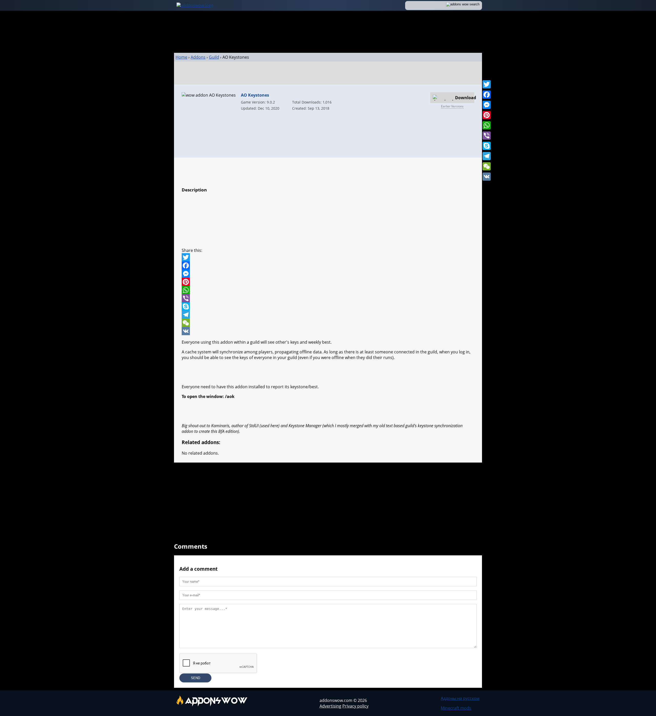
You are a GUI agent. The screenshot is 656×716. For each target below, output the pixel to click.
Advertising (330, 706)
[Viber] (486, 135)
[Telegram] (486, 156)
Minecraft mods (456, 708)
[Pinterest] (486, 115)
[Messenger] (486, 105)
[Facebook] (486, 94)
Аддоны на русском (460, 698)
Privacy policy (355, 706)
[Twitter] (486, 84)
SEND (195, 678)
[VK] (486, 176)
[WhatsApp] (486, 125)
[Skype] (486, 146)
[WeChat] (486, 166)
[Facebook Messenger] (328, 274)
